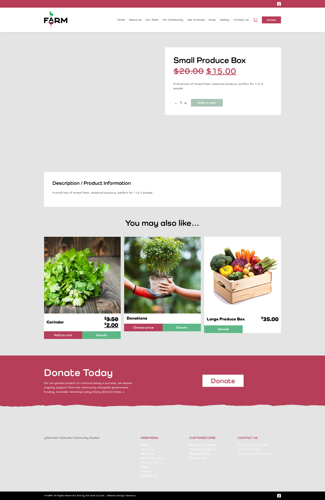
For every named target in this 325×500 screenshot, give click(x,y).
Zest (101, 495)
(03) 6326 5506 (249, 449)
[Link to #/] (255, 20)
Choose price (63, 327)
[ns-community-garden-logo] (55, 12)
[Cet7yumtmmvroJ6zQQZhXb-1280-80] (82, 238)
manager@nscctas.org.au (256, 453)
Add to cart (207, 103)
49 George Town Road (253, 444)
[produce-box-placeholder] (102, 105)
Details (101, 327)
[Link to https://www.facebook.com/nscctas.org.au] (279, 4)
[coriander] (242, 238)
